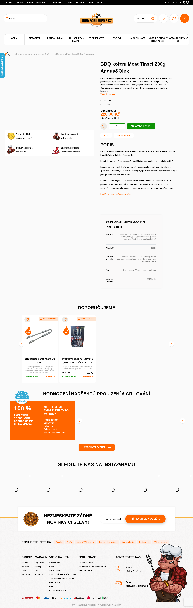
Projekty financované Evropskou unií (92, 567)
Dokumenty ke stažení (95, 2)
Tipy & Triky (9, 2)
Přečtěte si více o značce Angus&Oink (115, 194)
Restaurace (79, 2)
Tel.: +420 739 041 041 (173, 2)
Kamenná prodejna (56, 2)
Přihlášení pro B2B (85, 571)
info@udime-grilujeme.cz (137, 586)
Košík (24, 571)
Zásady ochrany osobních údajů (61, 578)
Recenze (29, 2)
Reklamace (53, 586)
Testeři (69, 2)
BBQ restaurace (160, 542)
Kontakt (59, 542)
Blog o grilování (128, 542)
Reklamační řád (55, 582)
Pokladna (25, 567)
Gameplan (116, 605)
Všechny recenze (95, 447)
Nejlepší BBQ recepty (85, 542)
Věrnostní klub (41, 2)
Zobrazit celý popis (108, 94)
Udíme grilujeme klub (108, 542)
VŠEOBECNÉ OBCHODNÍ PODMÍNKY (62, 574)
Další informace (123, 135)
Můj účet (25, 563)
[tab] (106, 135)
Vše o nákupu (54, 571)
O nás (69, 542)
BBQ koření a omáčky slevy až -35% (32, 54)
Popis (106, 135)
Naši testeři (144, 542)
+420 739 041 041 (134, 571)
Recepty (20, 2)
